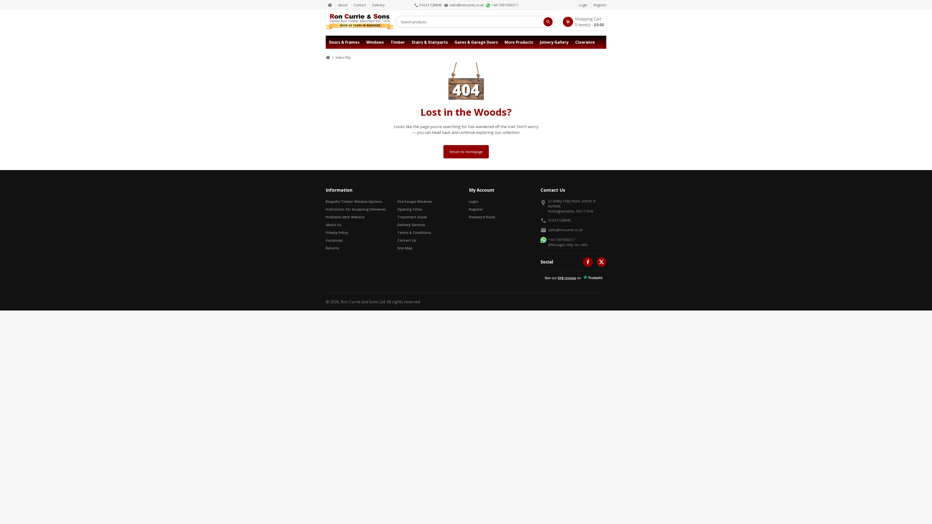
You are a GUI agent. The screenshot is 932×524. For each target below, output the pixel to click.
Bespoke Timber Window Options (354, 201)
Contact (360, 5)
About (343, 5)
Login (583, 5)
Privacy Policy (337, 232)
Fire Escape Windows (414, 201)
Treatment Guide (412, 217)
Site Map (404, 248)
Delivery (378, 5)
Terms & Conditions (414, 232)
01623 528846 (559, 220)
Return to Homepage (466, 151)
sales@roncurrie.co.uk (565, 230)
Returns (332, 248)
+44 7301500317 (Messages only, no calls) (568, 242)
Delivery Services (411, 224)
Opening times (409, 209)
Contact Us (406, 240)
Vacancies (334, 240)
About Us (333, 224)
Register (599, 5)
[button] (583, 22)
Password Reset (482, 217)
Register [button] (476, 209)
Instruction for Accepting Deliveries (356, 209)
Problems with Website (345, 217)
